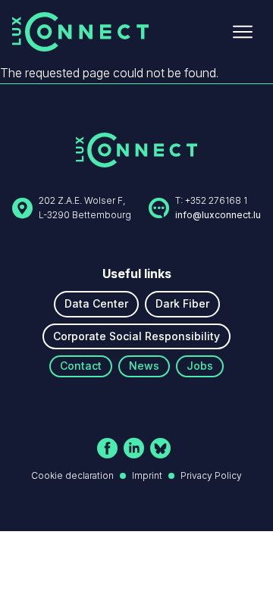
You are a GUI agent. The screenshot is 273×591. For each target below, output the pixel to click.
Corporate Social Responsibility (136, 336)
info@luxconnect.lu (218, 214)
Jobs (200, 365)
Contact (81, 365)
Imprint (147, 475)
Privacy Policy (211, 475)
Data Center (96, 303)
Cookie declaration (72, 475)
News (144, 365)
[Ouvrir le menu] (242, 32)
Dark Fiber (182, 303)
